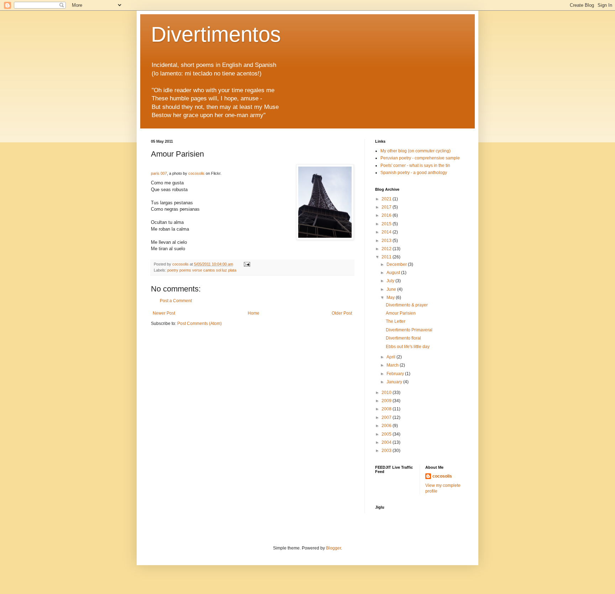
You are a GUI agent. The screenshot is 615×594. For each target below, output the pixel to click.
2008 (387, 408)
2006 (387, 425)
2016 (387, 215)
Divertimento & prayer (407, 305)
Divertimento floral (403, 338)
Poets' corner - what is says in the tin (415, 165)
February (396, 373)
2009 (387, 400)
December (397, 264)
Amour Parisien (401, 313)
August (394, 272)
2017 (387, 207)
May (391, 297)
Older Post (342, 313)
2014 (387, 232)
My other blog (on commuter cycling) (415, 150)
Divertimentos (216, 34)
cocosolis (196, 173)
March (393, 365)
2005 (387, 434)
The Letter (395, 321)
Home (253, 313)
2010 (387, 392)
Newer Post (164, 313)
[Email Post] (246, 264)
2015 (387, 223)
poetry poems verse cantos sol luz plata (201, 270)
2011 (387, 256)
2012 (387, 248)
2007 (387, 417)
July (391, 280)
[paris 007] (325, 203)
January (395, 381)
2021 (387, 198)
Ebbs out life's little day (408, 346)
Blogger (333, 548)
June (392, 289)
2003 (387, 450)
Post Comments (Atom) (199, 323)
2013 (387, 240)
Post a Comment (176, 300)
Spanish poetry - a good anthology (413, 172)
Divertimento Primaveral (409, 329)
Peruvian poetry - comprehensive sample (420, 158)
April (391, 356)
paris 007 (159, 173)
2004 (387, 442)
